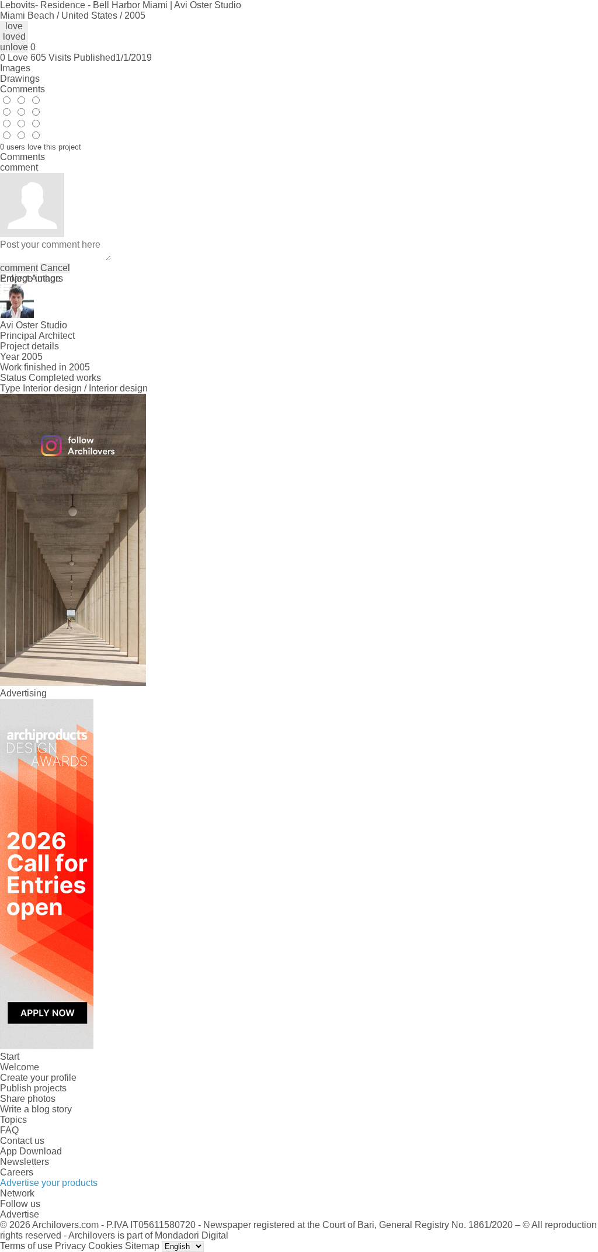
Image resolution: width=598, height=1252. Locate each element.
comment (19, 268)
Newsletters (24, 1162)
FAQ (9, 1130)
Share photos (27, 1099)
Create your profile (38, 1078)
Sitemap (142, 1246)
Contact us (22, 1141)
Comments (22, 89)
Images (15, 68)
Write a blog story (36, 1109)
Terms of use (26, 1246)
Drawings (20, 79)
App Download (31, 1151)
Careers (16, 1172)
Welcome (19, 1067)
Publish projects (33, 1088)
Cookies (105, 1246)
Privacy (70, 1246)
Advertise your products (49, 1183)
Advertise (19, 1214)
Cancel (55, 268)
